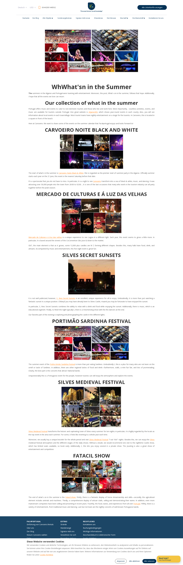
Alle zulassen (149, 561)
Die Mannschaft (138, 18)
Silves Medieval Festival (38, 431)
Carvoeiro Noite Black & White (71, 173)
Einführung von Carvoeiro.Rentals (40, 524)
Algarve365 (93, 112)
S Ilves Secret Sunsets (66, 298)
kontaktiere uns (89, 524)
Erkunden (98, 18)
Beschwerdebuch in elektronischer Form (99, 535)
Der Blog (35, 18)
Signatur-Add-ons (83, 18)
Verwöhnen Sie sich (68, 535)
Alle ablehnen (134, 561)
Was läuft (124, 18)
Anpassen (121, 561)
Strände (64, 524)
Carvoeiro (97, 181)
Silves (152, 439)
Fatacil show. (70, 497)
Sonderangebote (64, 18)
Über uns (30, 528)
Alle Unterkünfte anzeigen (152, 7)
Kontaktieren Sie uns (156, 18)
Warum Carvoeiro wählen (37, 535)
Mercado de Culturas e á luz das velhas (45, 237)
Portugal (136, 503)
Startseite (25, 18)
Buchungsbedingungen (92, 528)
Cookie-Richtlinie (46, 555)
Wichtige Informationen (92, 531)
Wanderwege (66, 528)
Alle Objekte (48, 18)
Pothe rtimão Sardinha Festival (62, 364)
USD (31, 7)
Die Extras (111, 18)
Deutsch (21, 7)
